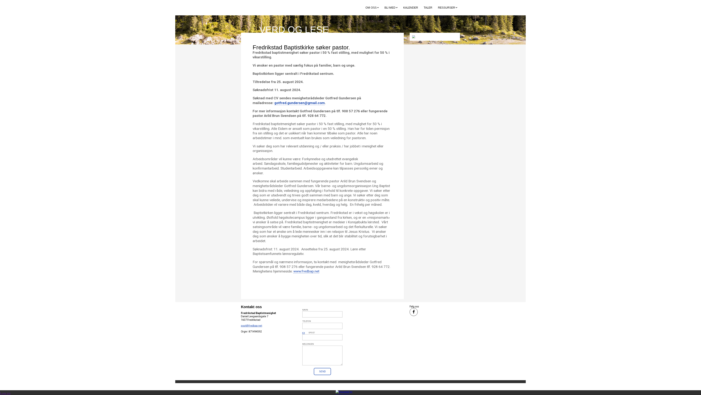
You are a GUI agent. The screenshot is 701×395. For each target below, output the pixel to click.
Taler (428, 7)
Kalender (410, 7)
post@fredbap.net (251, 325)
